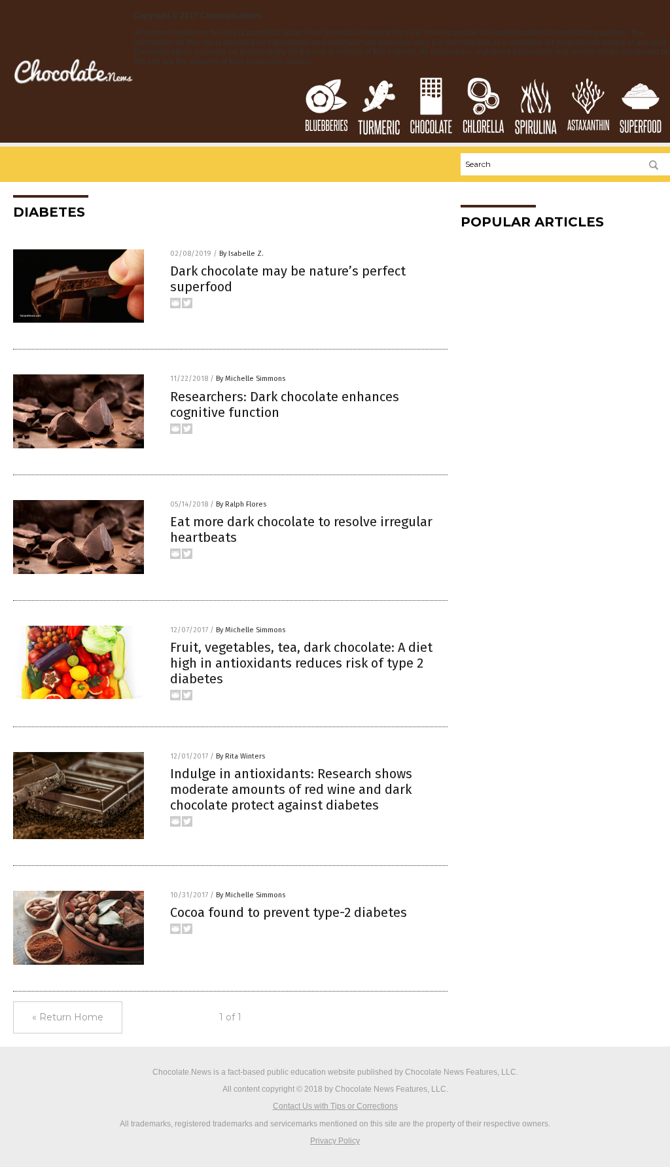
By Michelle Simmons (250, 378)
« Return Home (67, 1017)
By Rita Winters (240, 756)
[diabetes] (73, 82)
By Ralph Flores (241, 504)
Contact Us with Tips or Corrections (335, 1106)
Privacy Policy (335, 1140)
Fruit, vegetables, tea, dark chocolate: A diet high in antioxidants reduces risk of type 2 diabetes (301, 663)
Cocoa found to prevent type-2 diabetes (288, 912)
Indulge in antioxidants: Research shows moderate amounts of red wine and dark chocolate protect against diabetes (291, 789)
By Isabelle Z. (241, 253)
